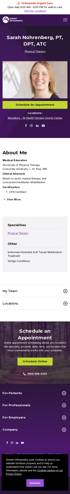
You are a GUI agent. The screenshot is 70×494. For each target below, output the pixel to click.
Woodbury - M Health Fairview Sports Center (35, 118)
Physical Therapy (35, 51)
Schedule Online (35, 361)
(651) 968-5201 (37, 373)
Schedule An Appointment (35, 104)
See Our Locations (35, 10)
